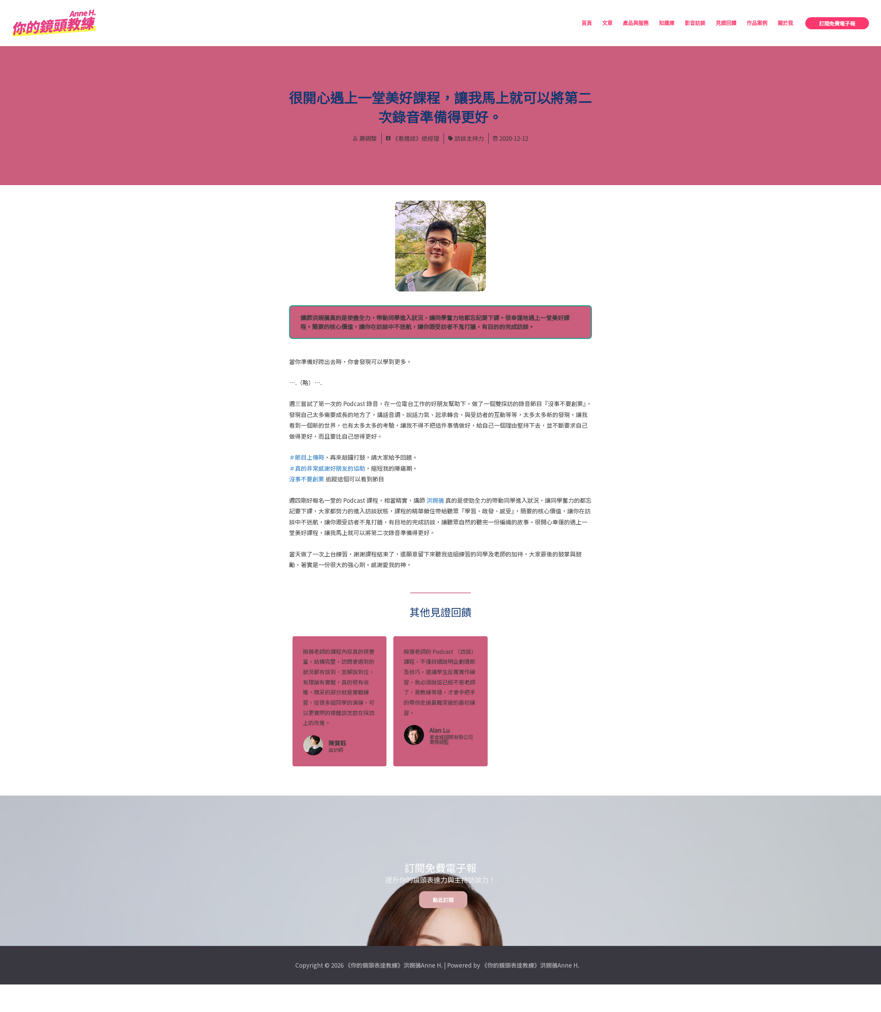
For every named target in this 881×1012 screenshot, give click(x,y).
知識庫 (667, 23)
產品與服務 (636, 23)
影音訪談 (695, 23)
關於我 (785, 23)
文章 (607, 23)
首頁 (587, 23)
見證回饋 (726, 23)
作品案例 (757, 23)
